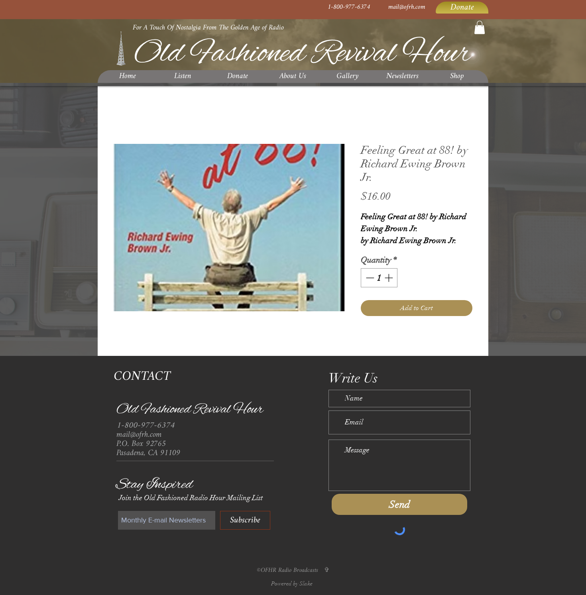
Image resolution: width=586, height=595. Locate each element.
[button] (479, 27)
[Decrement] (369, 287)
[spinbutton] (379, 287)
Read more (373, 251)
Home (122, 116)
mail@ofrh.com (406, 7)
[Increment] (389, 287)
